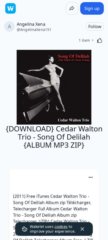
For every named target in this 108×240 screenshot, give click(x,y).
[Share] (72, 8)
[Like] (99, 40)
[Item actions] (91, 177)
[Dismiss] (82, 229)
